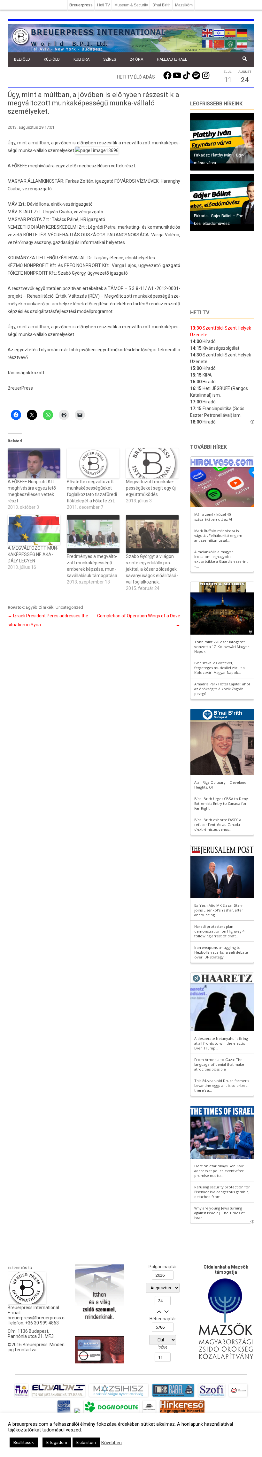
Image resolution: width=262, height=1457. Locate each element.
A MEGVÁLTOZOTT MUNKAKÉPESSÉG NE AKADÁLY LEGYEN (33, 554)
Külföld (52, 59)
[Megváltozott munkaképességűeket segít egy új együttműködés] (152, 463)
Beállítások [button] (23, 1442)
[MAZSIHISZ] (119, 1396)
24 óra (136, 59)
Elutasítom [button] (86, 1442)
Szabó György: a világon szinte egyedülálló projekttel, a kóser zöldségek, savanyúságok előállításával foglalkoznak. (152, 569)
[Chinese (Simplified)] (219, 43)
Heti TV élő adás (136, 77)
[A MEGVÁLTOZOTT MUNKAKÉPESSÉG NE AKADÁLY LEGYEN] (34, 530)
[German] (242, 32)
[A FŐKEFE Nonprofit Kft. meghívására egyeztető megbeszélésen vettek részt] (34, 463)
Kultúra (81, 59)
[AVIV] (21, 1396)
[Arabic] (230, 43)
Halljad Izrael (172, 59)
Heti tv (199, 312)
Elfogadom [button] (56, 1442)
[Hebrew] (219, 32)
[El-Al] (59, 1396)
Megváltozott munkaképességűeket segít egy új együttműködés (151, 488)
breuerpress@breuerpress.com (39, 1317)
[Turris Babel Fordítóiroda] (173, 1396)
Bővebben (111, 1443)
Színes (109, 59)
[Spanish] (230, 32)
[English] (207, 32)
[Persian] (242, 43)
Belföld (22, 59)
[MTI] (238, 1396)
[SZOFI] (212, 1396)
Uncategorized (69, 607)
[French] (207, 43)
